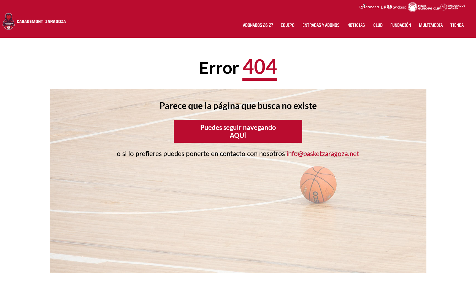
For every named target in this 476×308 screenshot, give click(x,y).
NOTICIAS (356, 25)
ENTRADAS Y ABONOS (321, 25)
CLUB (378, 25)
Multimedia (431, 25)
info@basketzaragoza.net (322, 153)
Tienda (457, 25)
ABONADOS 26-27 (258, 25)
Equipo (287, 25)
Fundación (400, 25)
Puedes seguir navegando (238, 131)
